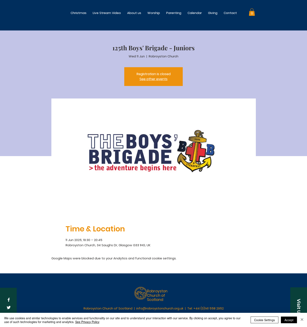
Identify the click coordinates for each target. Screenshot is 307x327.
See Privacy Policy (87, 322)
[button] (153, 13)
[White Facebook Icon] (8, 299)
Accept (288, 320)
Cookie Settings (264, 320)
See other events (153, 79)
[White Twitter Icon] (8, 307)
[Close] (301, 320)
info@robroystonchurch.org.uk (159, 308)
